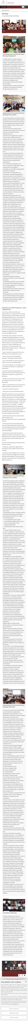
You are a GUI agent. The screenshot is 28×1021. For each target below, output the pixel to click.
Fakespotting (10, 2)
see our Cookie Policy (14, 1004)
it (23, 6)
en (25, 6)
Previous (19, 975)
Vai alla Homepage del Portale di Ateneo (3, 3)
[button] (3, 7)
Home (2, 10)
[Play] (24, 975)
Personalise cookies (14, 1013)
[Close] (26, 982)
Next (22, 975)
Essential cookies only (14, 1008)
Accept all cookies (14, 1017)
